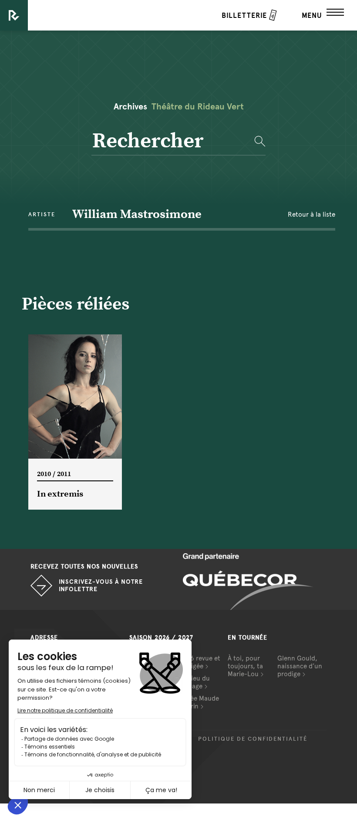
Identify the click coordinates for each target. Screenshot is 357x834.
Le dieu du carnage (194, 682)
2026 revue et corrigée (199, 662)
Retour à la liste (311, 214)
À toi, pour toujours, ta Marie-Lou (245, 666)
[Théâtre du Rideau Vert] (14, 15)
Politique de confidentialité (252, 738)
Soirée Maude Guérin (198, 702)
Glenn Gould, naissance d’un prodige (299, 666)
